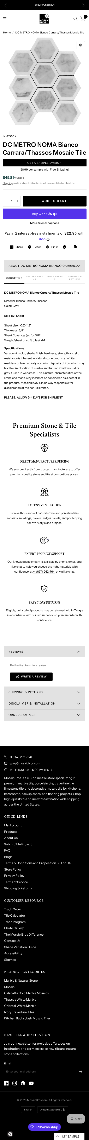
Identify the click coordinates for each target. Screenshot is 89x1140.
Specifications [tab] (34, 278)
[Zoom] (81, 45)
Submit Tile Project (18, 844)
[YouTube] (31, 1083)
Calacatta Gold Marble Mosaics (26, 993)
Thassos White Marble (20, 999)
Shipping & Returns (18, 888)
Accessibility (13, 953)
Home (7, 32)
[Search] (75, 19)
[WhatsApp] (65, 247)
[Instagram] (14, 1083)
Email (7, 1063)
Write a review (34, 676)
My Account (13, 825)
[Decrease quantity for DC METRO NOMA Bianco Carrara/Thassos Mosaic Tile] (6, 201)
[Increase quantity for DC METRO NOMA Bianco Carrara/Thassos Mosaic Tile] (17, 201)
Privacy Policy (14, 876)
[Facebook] (6, 1083)
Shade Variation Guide (20, 947)
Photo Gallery (14, 928)
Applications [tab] (55, 278)
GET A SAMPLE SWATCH (44, 162)
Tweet (37, 246)
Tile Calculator (14, 915)
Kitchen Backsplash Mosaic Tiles (27, 1018)
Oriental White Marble (20, 1006)
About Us (11, 838)
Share (19, 246)
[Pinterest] (23, 1083)
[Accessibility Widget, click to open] (10, 1134)
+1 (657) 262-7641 (44, 571)
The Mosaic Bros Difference (23, 934)
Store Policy (13, 869)
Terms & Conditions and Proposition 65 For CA (37, 863)
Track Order (12, 909)
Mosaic (9, 987)
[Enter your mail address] (81, 1071)
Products (10, 832)
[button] (5, 5)
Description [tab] (14, 277)
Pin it (54, 246)
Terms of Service (16, 882)
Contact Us (12, 941)
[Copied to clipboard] (76, 247)
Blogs (8, 857)
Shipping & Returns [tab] (75, 278)
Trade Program (15, 922)
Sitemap (10, 960)
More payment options (44, 222)
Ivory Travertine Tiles (19, 1012)
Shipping (8, 183)
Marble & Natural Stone (21, 980)
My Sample (70, 1136)
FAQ (7, 850)
